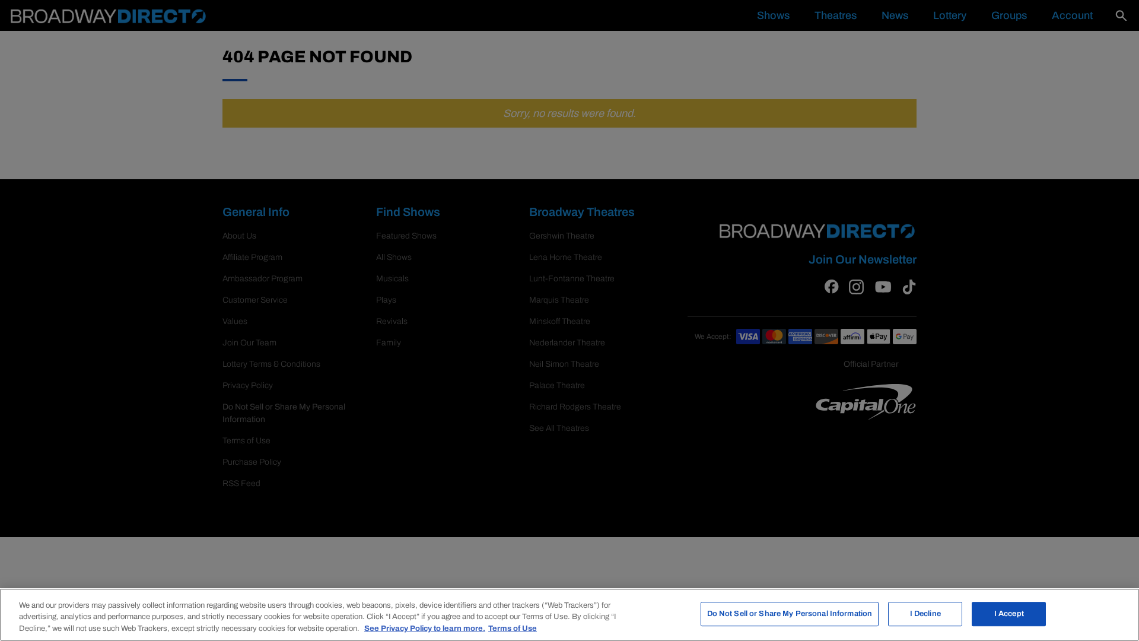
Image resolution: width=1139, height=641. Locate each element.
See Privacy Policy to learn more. (424, 628)
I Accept (1009, 614)
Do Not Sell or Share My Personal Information (790, 614)
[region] (569, 614)
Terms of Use (512, 628)
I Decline (925, 614)
